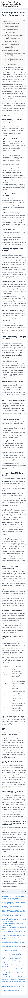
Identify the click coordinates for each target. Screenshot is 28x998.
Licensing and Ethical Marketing (11, 48)
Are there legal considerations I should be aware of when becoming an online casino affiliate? (15, 60)
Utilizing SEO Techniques (10, 37)
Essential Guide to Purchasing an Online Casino (13, 976)
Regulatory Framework (10, 47)
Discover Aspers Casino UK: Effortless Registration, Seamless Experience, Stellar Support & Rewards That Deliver (14, 919)
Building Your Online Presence (10, 40)
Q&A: (4, 52)
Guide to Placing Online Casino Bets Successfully (13, 979)
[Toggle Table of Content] (23, 21)
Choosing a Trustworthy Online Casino (11, 984)
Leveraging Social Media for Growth (11, 44)
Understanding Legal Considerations (11, 46)
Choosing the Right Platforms (11, 41)
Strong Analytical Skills (10, 32)
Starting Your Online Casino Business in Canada (13, 981)
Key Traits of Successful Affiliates (10, 29)
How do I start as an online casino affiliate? (15, 55)
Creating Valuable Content (11, 42)
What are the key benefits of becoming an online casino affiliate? (16, 54)
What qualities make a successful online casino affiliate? (16, 58)
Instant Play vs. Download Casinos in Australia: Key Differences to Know (12, 4)
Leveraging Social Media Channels (13, 38)
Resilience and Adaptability (10, 31)
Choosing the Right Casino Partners (11, 34)
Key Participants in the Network (11, 26)
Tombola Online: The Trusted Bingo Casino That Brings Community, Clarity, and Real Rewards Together (13, 937)
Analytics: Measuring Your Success (11, 50)
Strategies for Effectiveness (11, 28)
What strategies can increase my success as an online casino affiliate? (16, 64)
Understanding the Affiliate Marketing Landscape (11, 24)
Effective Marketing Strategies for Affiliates (13, 35)
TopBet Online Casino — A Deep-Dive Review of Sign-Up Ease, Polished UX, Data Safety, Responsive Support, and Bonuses (13, 898)
